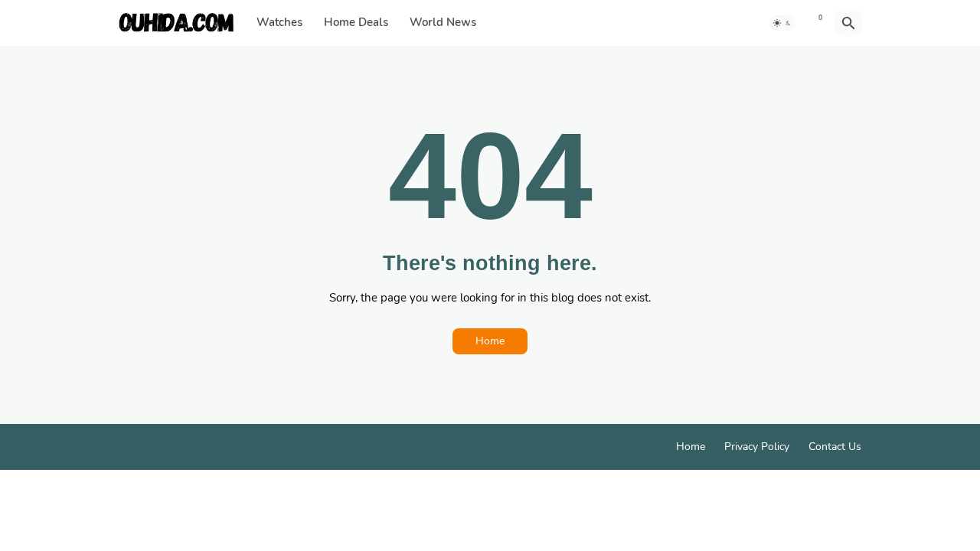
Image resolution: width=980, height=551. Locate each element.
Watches (279, 22)
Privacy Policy (756, 446)
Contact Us (834, 446)
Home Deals (356, 22)
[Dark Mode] (782, 23)
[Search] (848, 23)
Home (490, 341)
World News (443, 22)
